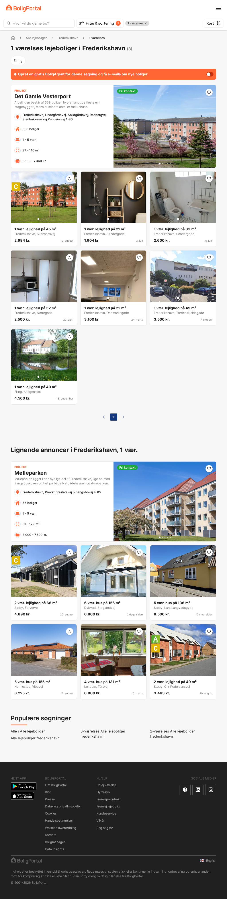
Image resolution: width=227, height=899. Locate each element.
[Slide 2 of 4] (42, 298)
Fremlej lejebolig (108, 806)
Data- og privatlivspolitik (62, 806)
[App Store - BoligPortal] (22, 796)
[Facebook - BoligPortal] (185, 789)
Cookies (51, 813)
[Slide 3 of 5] (165, 163)
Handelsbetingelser (59, 820)
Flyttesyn (103, 792)
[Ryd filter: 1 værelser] (145, 23)
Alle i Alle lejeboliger (28, 731)
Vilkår (100, 820)
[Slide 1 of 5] (159, 163)
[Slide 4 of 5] (167, 163)
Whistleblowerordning (60, 828)
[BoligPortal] (23, 8)
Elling (18, 60)
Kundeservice (106, 813)
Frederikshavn (67, 38)
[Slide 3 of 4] (45, 298)
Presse (50, 799)
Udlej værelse (106, 785)
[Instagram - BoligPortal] (210, 789)
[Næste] (123, 417)
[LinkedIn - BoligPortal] (198, 789)
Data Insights (54, 849)
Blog (48, 792)
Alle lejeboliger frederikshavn (35, 738)
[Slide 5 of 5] (170, 163)
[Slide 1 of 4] (39, 298)
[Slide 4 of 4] (47, 298)
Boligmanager (55, 842)
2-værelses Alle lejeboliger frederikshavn (172, 733)
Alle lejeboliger (36, 38)
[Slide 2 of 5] (162, 163)
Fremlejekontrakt (108, 799)
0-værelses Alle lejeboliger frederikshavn (102, 733)
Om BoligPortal (56, 785)
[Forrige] (103, 417)
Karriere (50, 835)
